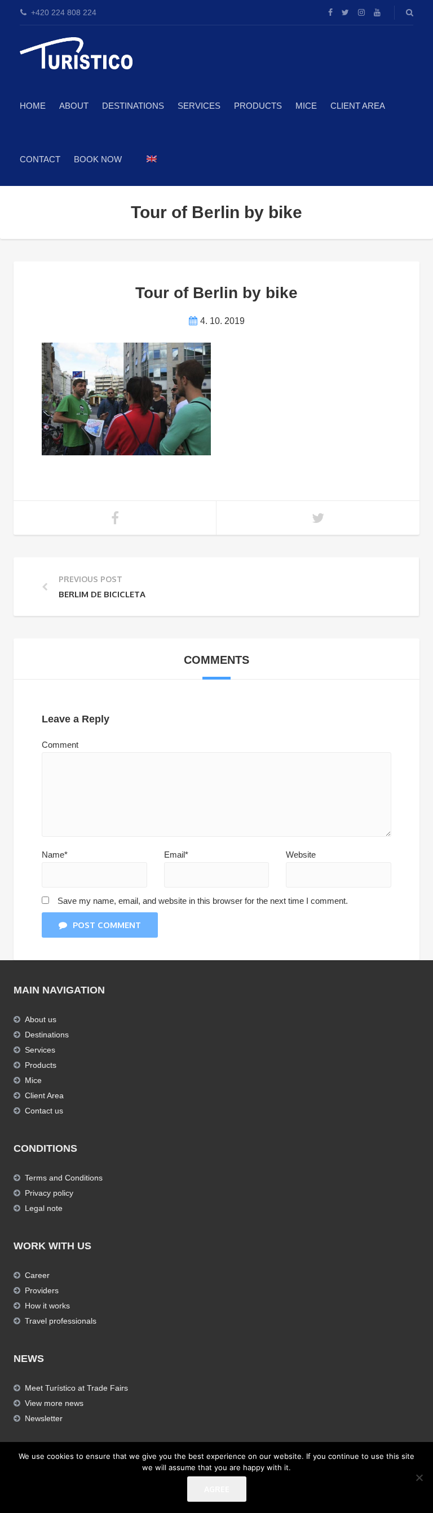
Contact (40, 159)
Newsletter (44, 1418)
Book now (98, 159)
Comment (60, 744)
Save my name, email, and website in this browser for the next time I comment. (203, 901)
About (74, 105)
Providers (42, 1290)
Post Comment (107, 925)
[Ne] (419, 1477)
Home (33, 105)
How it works (47, 1305)
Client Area (357, 105)
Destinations (133, 105)
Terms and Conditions (64, 1177)
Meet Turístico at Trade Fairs (76, 1387)
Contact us (44, 1110)
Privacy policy (49, 1192)
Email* (176, 854)
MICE (306, 105)
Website (301, 854)
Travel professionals (60, 1320)
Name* (55, 854)
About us (40, 1019)
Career (37, 1275)
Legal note (44, 1208)
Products (258, 105)
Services (199, 105)
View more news (54, 1403)
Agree (216, 1489)
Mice (33, 1080)
